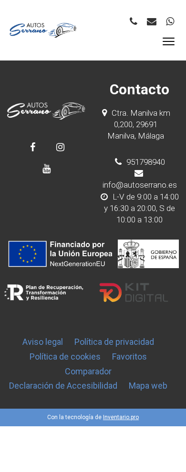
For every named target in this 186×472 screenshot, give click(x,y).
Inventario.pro (121, 417)
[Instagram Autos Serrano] (60, 147)
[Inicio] (43, 30)
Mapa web (148, 386)
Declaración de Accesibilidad (63, 386)
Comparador (88, 371)
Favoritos (129, 356)
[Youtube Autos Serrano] (46, 168)
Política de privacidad (114, 342)
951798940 (144, 162)
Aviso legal (42, 342)
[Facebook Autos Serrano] (32, 147)
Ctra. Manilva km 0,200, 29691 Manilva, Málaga (138, 124)
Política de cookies (65, 356)
